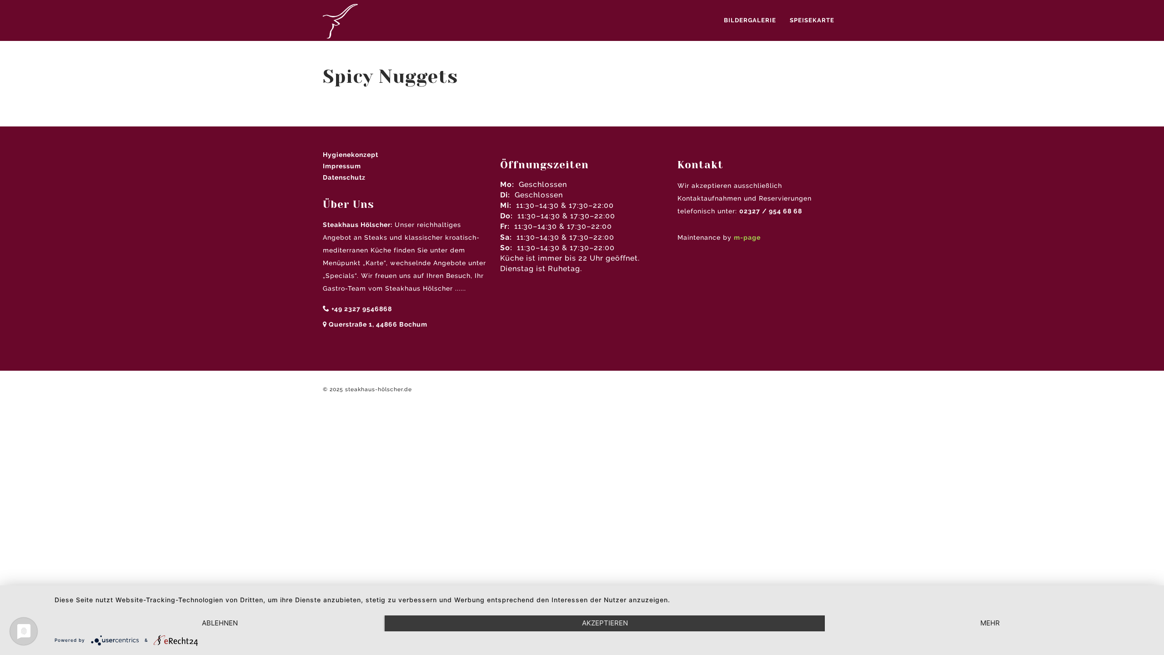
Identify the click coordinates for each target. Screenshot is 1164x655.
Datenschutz (344, 177)
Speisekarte (812, 20)
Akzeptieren (605, 623)
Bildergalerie (750, 20)
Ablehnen (220, 623)
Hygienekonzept (350, 154)
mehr (990, 623)
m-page (747, 237)
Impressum (342, 166)
